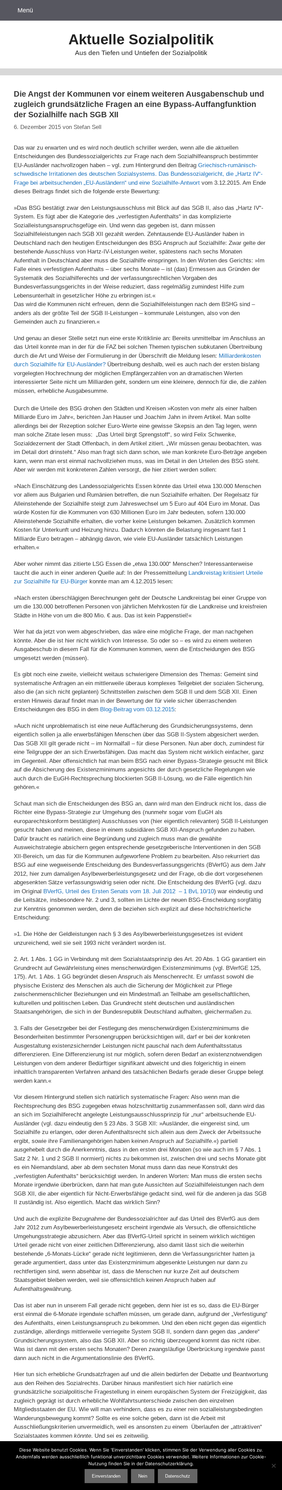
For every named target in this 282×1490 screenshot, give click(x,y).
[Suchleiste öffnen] (267, 10)
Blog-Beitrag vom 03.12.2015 (137, 709)
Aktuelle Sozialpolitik (141, 39)
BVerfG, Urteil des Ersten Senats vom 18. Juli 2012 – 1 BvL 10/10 (128, 891)
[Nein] (273, 1465)
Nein (142, 1476)
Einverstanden (106, 1476)
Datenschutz (177, 1476)
